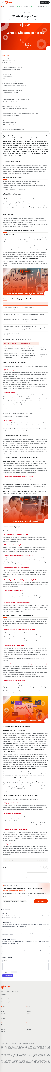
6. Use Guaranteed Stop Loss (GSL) (10, 101)
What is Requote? (6, 65)
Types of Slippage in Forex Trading (9, 71)
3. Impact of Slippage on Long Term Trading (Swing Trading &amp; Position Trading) (20, 113)
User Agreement (32, 1043)
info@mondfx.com (7, 998)
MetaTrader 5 (4, 1008)
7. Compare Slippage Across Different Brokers (12, 104)
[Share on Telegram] (41, 867)
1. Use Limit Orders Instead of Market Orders (12, 90)
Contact (28, 1034)
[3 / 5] (41, 860)
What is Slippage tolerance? (8, 62)
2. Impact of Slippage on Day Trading (11, 110)
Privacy (2, 1043)
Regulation (29, 1029)
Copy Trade (29, 1015)
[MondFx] (9, 2)
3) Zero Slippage (6, 78)
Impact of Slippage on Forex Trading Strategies (12, 106)
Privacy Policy (25, 1043)
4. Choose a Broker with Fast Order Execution (12, 97)
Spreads (3, 1018)
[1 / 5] (37, 860)
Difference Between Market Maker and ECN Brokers (13, 83)
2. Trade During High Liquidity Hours (10, 92)
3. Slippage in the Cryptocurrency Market (11, 127)
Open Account (44, 2)
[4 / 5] (43, 860)
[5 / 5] (45, 860)
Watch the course (40, 901)
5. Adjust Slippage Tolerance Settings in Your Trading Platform (16, 99)
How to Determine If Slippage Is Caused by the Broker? (14, 85)
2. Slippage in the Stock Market (9, 124)
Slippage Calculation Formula (8, 60)
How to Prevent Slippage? (7, 88)
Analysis (3, 1029)
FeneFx (28, 1013)
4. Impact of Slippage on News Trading (11, 115)
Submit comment (8, 975)
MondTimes (3, 1027)
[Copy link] (46, 867)
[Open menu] (2, 2)
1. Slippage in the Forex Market (9, 122)
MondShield (29, 1008)
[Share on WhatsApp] (44, 867)
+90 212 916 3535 (8, 996)
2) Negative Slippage (7, 76)
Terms (7, 1043)
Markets (3, 1015)
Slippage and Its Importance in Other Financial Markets (13, 120)
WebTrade (3, 1013)
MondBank (29, 1011)
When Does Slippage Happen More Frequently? (12, 67)
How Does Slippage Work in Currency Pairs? (11, 117)
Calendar (3, 1034)
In (7, 1002)
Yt (10, 1002)
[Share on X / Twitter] (38, 867)
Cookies (19, 1043)
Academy (3, 1024)
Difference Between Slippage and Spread (11, 69)
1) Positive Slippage (7, 74)
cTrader (2, 1011)
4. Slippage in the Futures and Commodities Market (13, 129)
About (28, 1024)
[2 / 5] (39, 860)
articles (29, 12)
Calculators (3, 1031)
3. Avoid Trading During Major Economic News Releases (14, 94)
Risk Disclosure (13, 1043)
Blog (25, 12)
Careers (28, 1031)
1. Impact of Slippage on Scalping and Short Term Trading (15, 108)
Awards (28, 1027)
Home (22, 12)
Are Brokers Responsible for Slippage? (10, 81)
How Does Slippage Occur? (8, 58)
